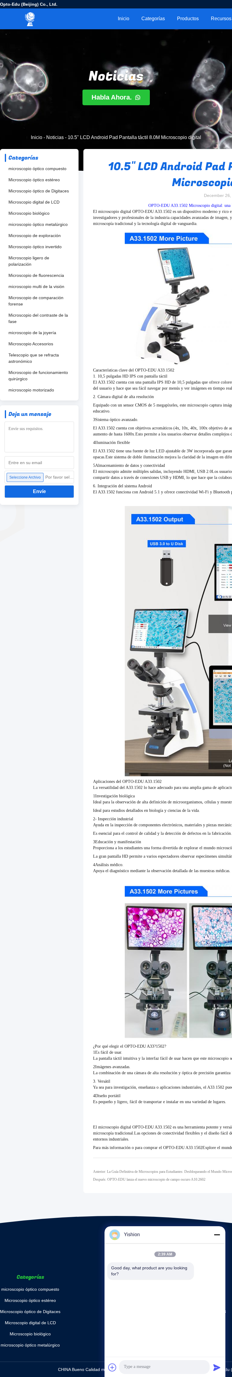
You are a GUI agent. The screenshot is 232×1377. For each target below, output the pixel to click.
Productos (188, 18)
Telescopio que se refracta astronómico (33, 358)
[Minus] (217, 1234)
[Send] (217, 1367)
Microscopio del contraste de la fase (38, 318)
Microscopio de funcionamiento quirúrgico (38, 375)
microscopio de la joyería (32, 332)
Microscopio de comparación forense (35, 300)
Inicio (123, 18)
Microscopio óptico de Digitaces (38, 190)
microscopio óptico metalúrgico (38, 224)
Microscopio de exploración (34, 235)
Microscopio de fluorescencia (36, 275)
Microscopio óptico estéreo (34, 179)
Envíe (39, 491)
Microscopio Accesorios (30, 343)
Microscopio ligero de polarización (28, 261)
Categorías (153, 18)
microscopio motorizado (31, 390)
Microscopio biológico (29, 213)
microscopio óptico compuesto (37, 168)
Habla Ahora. (113, 97)
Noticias (55, 137)
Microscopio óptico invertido (35, 246)
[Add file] (112, 1367)
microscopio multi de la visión (36, 286)
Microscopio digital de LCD (34, 202)
